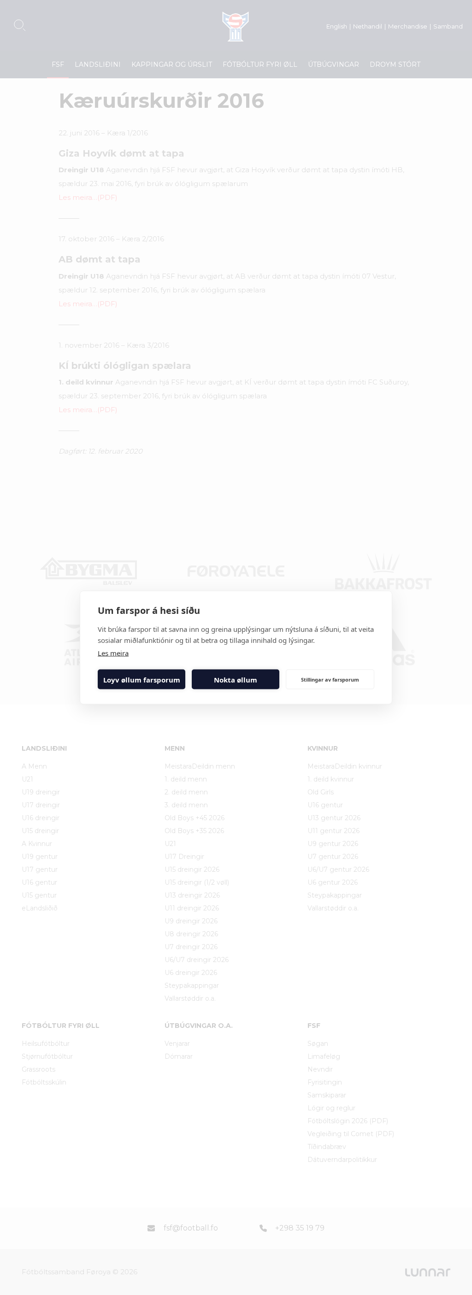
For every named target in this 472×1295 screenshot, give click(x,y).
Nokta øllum (235, 679)
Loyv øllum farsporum (141, 679)
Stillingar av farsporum (330, 679)
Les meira (113, 653)
